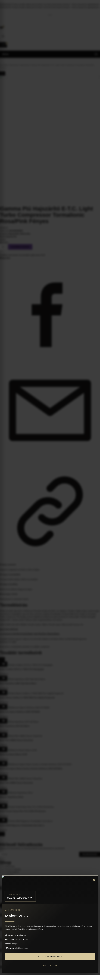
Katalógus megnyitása (50, 957)
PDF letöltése (50, 966)
